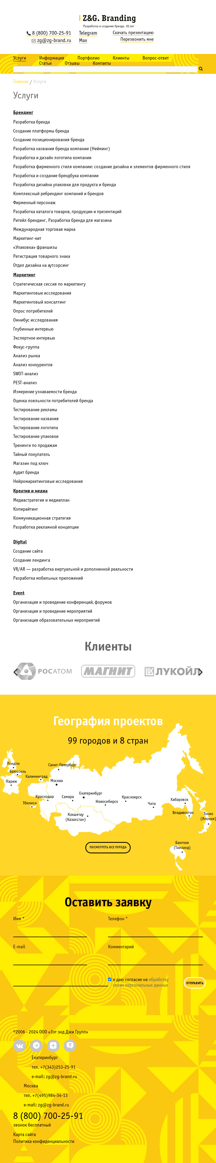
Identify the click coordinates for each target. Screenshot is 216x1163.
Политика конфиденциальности (43, 1141)
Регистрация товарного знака (41, 256)
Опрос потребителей (33, 311)
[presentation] (15, 672)
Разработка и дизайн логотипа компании (52, 158)
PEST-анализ (25, 383)
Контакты (102, 63)
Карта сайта (24, 1135)
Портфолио (88, 58)
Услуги (19, 58)
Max (83, 40)
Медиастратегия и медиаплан (41, 500)
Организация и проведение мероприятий (52, 611)
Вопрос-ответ (156, 58)
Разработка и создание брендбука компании (56, 176)
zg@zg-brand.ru (54, 40)
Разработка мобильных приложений (48, 578)
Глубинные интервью (33, 329)
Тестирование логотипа (35, 428)
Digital (20, 542)
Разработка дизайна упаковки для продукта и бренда (64, 185)
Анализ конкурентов (33, 365)
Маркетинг (24, 275)
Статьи (45, 63)
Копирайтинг (25, 509)
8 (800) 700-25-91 (51, 33)
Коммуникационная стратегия (42, 518)
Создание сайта (28, 551)
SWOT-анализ (25, 374)
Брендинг (23, 113)
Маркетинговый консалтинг (39, 302)
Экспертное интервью (34, 338)
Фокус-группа (26, 347)
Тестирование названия (36, 419)
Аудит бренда (26, 472)
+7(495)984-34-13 (50, 1095)
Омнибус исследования (35, 320)
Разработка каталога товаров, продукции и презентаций (67, 212)
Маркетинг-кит (27, 238)
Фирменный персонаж (34, 203)
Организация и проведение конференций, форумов (62, 602)
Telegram (88, 33)
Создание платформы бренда (41, 131)
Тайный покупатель (31, 454)
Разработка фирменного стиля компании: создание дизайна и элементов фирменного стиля (101, 167)
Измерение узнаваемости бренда (45, 392)
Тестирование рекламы (35, 410)
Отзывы (72, 63)
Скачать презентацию (133, 33)
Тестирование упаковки (35, 436)
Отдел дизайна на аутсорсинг (41, 265)
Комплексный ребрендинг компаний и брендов (58, 194)
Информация (51, 58)
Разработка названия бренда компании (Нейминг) (61, 149)
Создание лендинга (31, 560)
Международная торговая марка (44, 229)
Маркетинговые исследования (42, 293)
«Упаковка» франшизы (35, 247)
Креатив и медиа (30, 491)
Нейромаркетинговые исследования (48, 481)
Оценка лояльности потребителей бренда (53, 401)
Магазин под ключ (30, 463)
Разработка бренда (31, 122)
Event (18, 593)
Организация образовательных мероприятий (56, 620)
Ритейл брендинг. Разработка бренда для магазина (62, 220)
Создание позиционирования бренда (48, 140)
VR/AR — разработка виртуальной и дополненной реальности (73, 569)
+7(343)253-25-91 (58, 1067)
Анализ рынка (26, 356)
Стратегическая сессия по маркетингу (49, 284)
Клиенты (121, 58)
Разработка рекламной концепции (46, 527)
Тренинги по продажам (35, 445)
